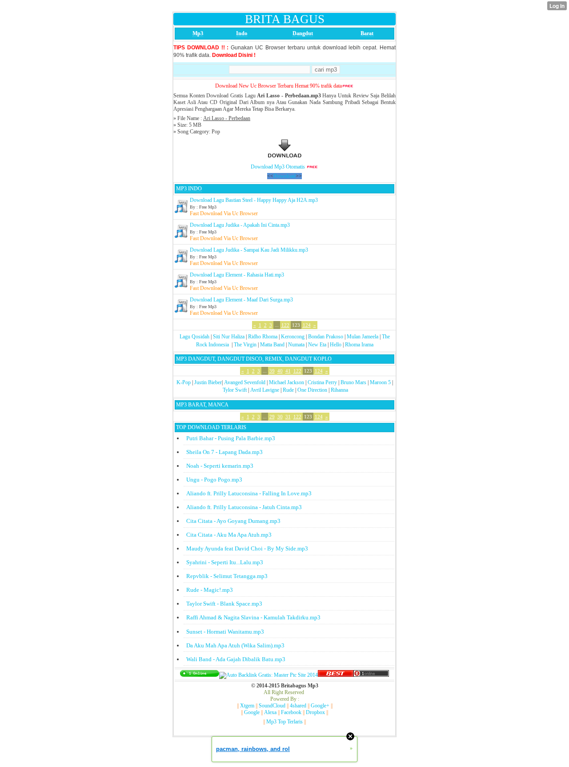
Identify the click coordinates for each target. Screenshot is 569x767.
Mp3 (197, 33)
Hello (335, 344)
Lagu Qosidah (194, 336)
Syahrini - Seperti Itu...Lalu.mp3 (224, 562)
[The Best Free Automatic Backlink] (335, 675)
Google (252, 712)
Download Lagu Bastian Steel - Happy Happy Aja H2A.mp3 (254, 200)
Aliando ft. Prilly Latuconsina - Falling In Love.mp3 (249, 493)
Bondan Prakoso (325, 336)
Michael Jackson (286, 382)
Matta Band (272, 344)
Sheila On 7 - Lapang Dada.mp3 (224, 452)
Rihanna (339, 390)
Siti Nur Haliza (228, 336)
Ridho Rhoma (262, 336)
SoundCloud (272, 706)
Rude (288, 390)
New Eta (317, 344)
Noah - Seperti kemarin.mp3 (219, 465)
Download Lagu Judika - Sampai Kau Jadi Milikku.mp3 (249, 250)
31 (288, 416)
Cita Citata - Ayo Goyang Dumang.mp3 (233, 521)
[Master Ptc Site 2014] (268, 675)
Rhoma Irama (359, 344)
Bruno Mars (353, 382)
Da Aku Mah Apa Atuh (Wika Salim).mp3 (235, 645)
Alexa (270, 712)
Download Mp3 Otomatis (278, 167)
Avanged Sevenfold (244, 382)
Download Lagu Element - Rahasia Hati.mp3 (237, 275)
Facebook (291, 712)
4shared (298, 706)
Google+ (320, 706)
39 (272, 370)
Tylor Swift (235, 390)
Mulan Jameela (362, 336)
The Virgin (245, 344)
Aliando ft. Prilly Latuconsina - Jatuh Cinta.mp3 (244, 507)
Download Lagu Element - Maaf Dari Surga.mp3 (241, 300)
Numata (296, 344)
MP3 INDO (189, 188)
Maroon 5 (380, 382)
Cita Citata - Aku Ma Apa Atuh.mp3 (229, 534)
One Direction (312, 390)
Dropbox (315, 712)
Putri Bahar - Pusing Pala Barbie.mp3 (230, 438)
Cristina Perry (322, 382)
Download (284, 176)
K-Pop (183, 382)
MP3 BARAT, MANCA (202, 405)
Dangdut (303, 33)
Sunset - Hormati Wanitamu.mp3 (225, 631)
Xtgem (247, 706)
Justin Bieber (208, 382)
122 (285, 325)
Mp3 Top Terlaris (284, 722)
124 (307, 325)
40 (280, 370)
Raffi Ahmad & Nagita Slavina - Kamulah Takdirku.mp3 (253, 617)
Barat (367, 33)
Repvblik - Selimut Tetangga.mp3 (227, 576)
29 (272, 416)
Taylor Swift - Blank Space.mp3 (224, 603)
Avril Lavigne (264, 390)
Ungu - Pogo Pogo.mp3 (214, 479)
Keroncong (293, 336)
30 (280, 416)
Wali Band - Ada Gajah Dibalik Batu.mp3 (235, 659)
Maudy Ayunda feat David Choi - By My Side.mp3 (247, 548)
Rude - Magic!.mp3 (209, 589)
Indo (241, 33)
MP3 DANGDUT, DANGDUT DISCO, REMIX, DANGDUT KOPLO (254, 359)
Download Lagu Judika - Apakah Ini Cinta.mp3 (240, 225)
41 (288, 370)
